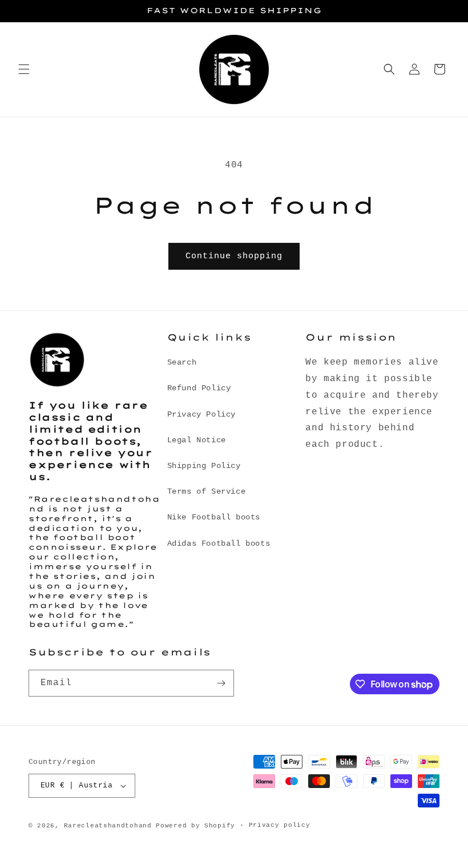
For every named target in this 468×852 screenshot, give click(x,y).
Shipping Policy (204, 465)
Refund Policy (199, 388)
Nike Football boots (213, 517)
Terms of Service (206, 491)
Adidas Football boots (219, 543)
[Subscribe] (220, 683)
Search (182, 362)
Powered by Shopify (195, 825)
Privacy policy (279, 825)
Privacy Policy (201, 414)
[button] (24, 69)
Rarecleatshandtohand (108, 825)
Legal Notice (196, 440)
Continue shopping (234, 256)
